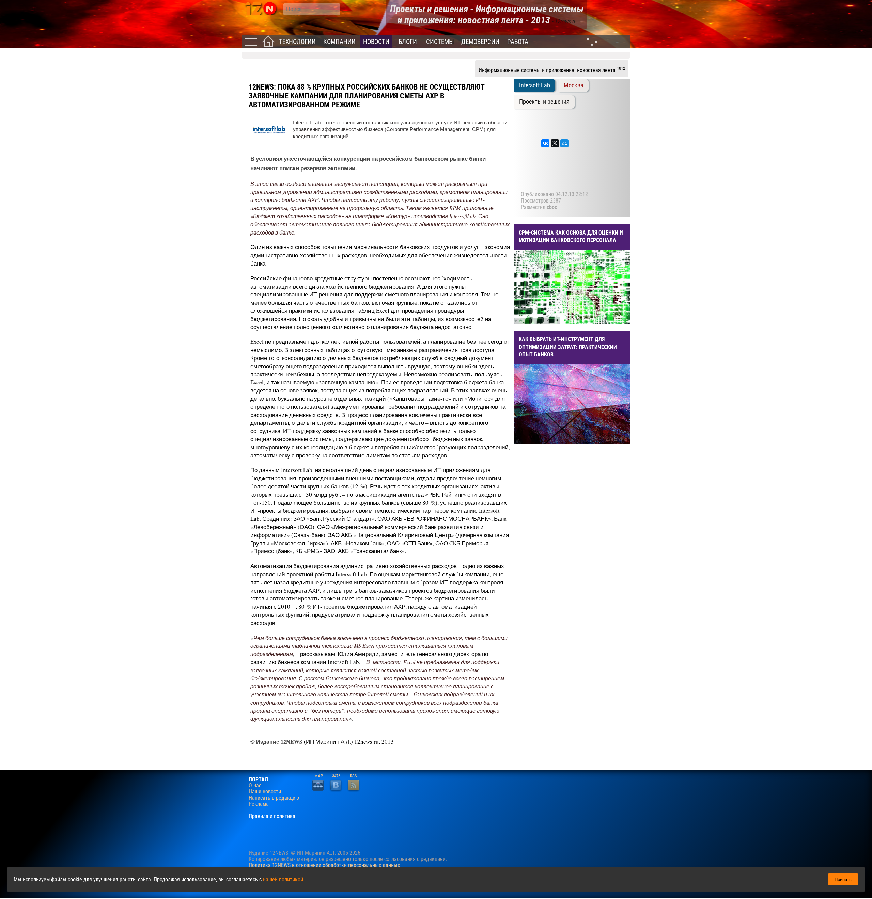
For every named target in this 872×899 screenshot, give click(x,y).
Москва (573, 85)
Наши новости (265, 792)
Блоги (408, 42)
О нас (255, 786)
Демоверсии (480, 42)
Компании (339, 42)
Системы (440, 42)
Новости (376, 42)
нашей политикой (283, 879)
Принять (843, 879)
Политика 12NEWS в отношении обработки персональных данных (324, 865)
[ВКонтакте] (545, 143)
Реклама (259, 804)
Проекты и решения (544, 101)
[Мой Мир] (564, 143)
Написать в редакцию (274, 798)
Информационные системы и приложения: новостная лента (552, 69)
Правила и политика (272, 816)
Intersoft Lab (534, 85)
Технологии (297, 42)
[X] (555, 143)
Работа (517, 42)
